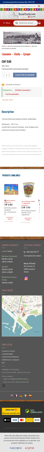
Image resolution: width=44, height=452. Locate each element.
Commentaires (7, 354)
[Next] (38, 205)
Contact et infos (8, 351)
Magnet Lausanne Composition (12, 201)
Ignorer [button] (38, 2)
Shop (4, 46)
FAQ (3, 363)
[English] (12, 395)
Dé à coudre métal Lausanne (30, 201)
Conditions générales (10, 357)
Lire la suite (12, 215)
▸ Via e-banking (7, 376)
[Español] (31, 395)
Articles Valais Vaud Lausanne (18, 46)
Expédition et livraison (10, 360)
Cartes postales (12, 94)
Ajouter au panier (24, 75)
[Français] (17, 395)
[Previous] (5, 205)
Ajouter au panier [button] (31, 214)
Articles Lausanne (22, 90)
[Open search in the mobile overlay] (25, 23)
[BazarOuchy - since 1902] (22, 14)
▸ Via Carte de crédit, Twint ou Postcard (16, 372)
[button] (7, 23)
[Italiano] (26, 395)
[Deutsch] (22, 395)
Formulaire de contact (32, 256)
